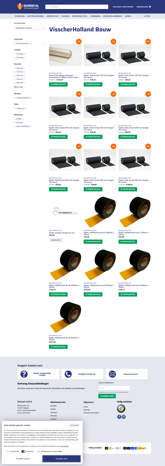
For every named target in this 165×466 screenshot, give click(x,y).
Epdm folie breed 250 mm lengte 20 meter (99, 129)
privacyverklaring (110, 392)
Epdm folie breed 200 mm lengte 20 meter (64, 129)
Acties (86, 407)
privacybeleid (64, 446)
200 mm (19, 75)
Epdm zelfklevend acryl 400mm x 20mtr (64, 339)
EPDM (18, 119)
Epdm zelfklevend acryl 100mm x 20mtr (99, 234)
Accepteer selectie (23, 459)
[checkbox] (11, 451)
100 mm (19, 68)
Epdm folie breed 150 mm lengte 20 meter (134, 76)
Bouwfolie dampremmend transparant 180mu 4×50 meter (63, 76)
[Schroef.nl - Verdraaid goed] (28, 7)
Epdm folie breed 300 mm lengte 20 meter (134, 129)
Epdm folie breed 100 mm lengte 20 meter (99, 76)
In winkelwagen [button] (58, 84)
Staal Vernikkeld (22, 126)
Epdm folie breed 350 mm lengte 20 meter (64, 181)
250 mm (19, 79)
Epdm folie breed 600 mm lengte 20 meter (134, 181)
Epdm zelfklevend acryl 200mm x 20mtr (64, 286)
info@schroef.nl (130, 374)
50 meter (19, 58)
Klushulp (87, 410)
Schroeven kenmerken (91, 413)
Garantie (54, 419)
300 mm (19, 83)
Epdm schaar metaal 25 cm (61, 233)
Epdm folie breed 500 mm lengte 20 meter (99, 181)
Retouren (54, 416)
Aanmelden (107, 396)
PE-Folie (19, 123)
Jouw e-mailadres (105, 383)
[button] (123, 7)
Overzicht (75, 425)
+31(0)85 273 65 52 (86, 374)
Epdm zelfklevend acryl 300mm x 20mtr (134, 286)
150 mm (19, 72)
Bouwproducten (22, 43)
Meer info (56, 240)
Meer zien (18, 87)
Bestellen (54, 406)
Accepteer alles (61, 459)
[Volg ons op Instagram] (124, 417)
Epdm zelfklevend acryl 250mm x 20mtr (99, 286)
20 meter (19, 54)
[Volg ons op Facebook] (119, 417)
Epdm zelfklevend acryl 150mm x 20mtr (134, 234)
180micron (20, 108)
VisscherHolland (22, 98)
